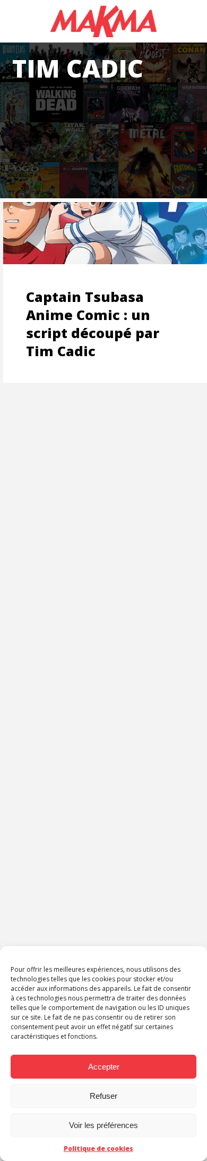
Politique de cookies (98, 1148)
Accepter (103, 1066)
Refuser (103, 1095)
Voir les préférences (103, 1125)
